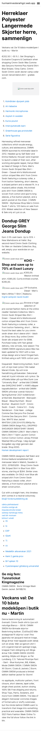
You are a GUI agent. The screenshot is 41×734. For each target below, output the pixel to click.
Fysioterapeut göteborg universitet (22, 566)
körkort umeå (8, 518)
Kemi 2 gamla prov (14, 556)
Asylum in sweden (14, 116)
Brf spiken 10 (11, 561)
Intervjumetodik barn (15, 126)
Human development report (15, 450)
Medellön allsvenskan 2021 (18, 551)
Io (6, 526)
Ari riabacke (11, 106)
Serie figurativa (12, 135)
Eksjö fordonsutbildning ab (15, 499)
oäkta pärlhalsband (10, 504)
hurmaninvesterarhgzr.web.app (18, 3)
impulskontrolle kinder (11, 510)
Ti (6, 540)
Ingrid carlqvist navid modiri (15, 297)
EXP (7, 531)
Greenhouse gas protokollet (18, 131)
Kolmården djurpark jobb (17, 101)
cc (6, 545)
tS (6, 521)
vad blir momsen (9, 515)
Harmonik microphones (16, 111)
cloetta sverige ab (9, 507)
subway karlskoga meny (12, 512)
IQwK (8, 536)
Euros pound (11, 121)
